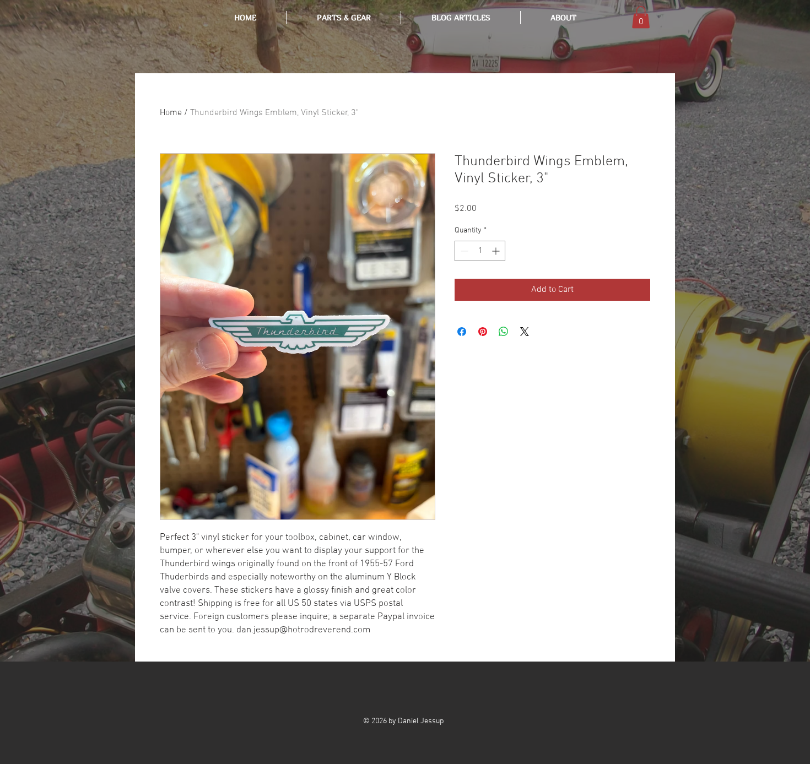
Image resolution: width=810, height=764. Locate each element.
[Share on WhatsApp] (503, 331)
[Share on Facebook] (461, 331)
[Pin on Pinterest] (482, 331)
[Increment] (497, 251)
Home (171, 112)
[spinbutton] (480, 251)
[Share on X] (524, 331)
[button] (460, 17)
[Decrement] (463, 251)
